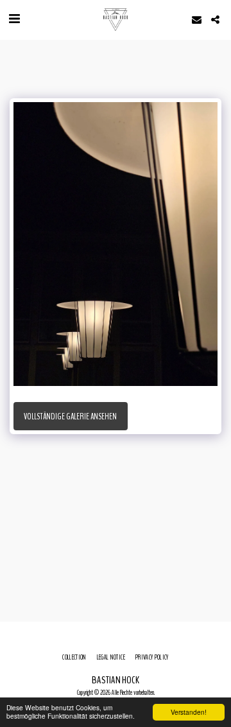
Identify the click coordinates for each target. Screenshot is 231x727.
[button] (14, 19)
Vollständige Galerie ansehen (70, 416)
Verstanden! (189, 712)
